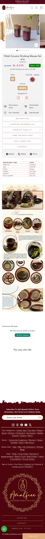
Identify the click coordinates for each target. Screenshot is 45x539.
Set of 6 (22, 88)
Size (13, 75)
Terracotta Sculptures (18, 440)
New (20, 447)
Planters (32, 440)
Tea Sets (31, 430)
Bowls (4, 433)
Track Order (23, 454)
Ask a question (22, 141)
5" (13, 79)
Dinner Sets (21, 430)
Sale (14, 447)
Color (32, 75)
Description (22, 118)
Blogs (22, 450)
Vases (39, 440)
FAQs (14, 454)
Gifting (39, 447)
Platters (11, 433)
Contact (22, 147)
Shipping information (22, 124)
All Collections (29, 447)
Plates (39, 430)
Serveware (31, 433)
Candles (13, 443)
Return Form (20, 457)
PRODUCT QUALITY (22, 130)
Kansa (30, 436)
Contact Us (28, 464)
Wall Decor (29, 443)
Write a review (22, 335)
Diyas (21, 443)
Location (22, 518)
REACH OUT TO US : (22, 528)
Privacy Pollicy (29, 459)
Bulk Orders (32, 457)
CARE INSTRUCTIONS (22, 135)
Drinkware (20, 433)
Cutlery (23, 436)
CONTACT (22, 523)
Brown (32, 79)
